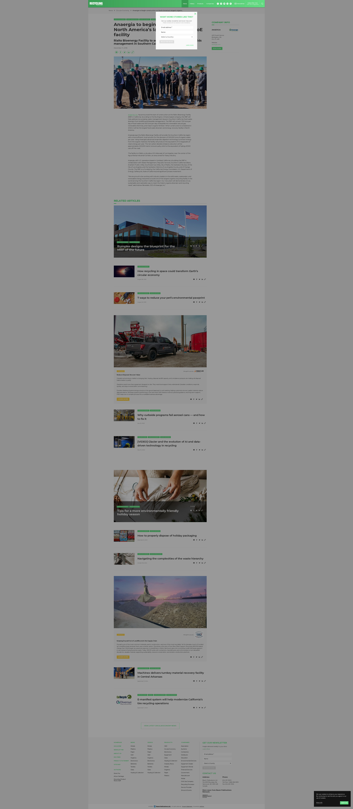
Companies (210, 4)
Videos (192, 4)
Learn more (190, 45)
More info (319, 802)
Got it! (344, 803)
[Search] (262, 3)
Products (200, 4)
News (185, 4)
